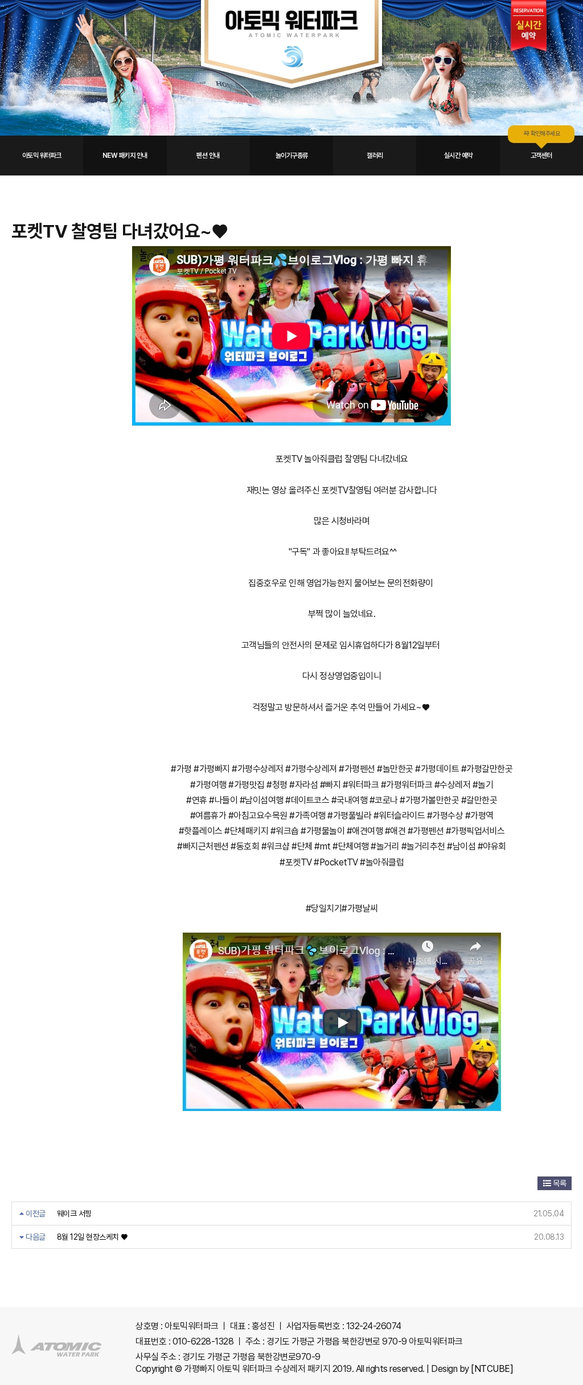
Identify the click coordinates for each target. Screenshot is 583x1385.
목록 (558, 1183)
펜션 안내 (208, 156)
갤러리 (375, 156)
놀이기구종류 (292, 156)
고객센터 (541, 156)
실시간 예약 (458, 156)
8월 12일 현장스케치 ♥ (92, 1236)
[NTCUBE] (492, 1368)
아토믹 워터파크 (41, 156)
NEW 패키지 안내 (124, 156)
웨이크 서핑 (74, 1213)
